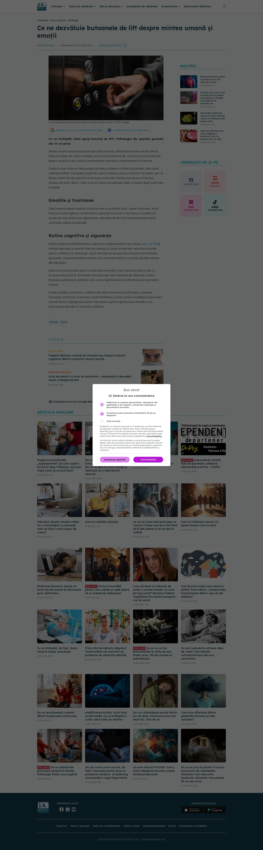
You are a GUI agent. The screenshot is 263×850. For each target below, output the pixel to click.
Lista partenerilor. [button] (154, 436)
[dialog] (131, 425)
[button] (131, 421)
